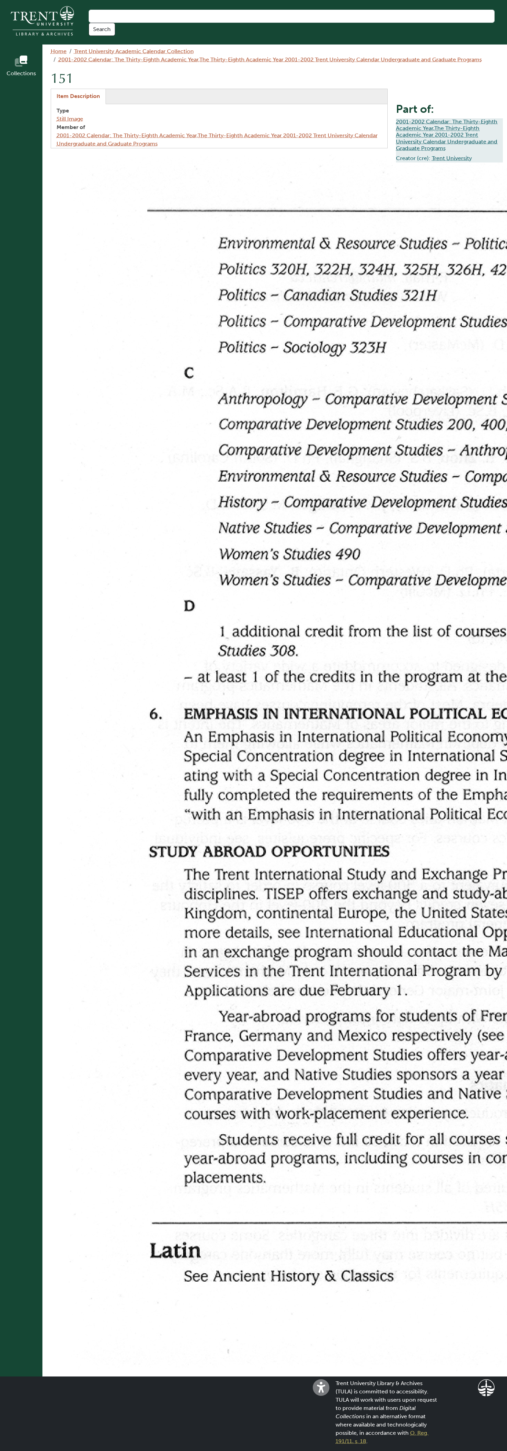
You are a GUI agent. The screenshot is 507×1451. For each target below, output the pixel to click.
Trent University (452, 158)
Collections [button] (21, 73)
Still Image (70, 119)
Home (59, 51)
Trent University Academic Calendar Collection (134, 51)
